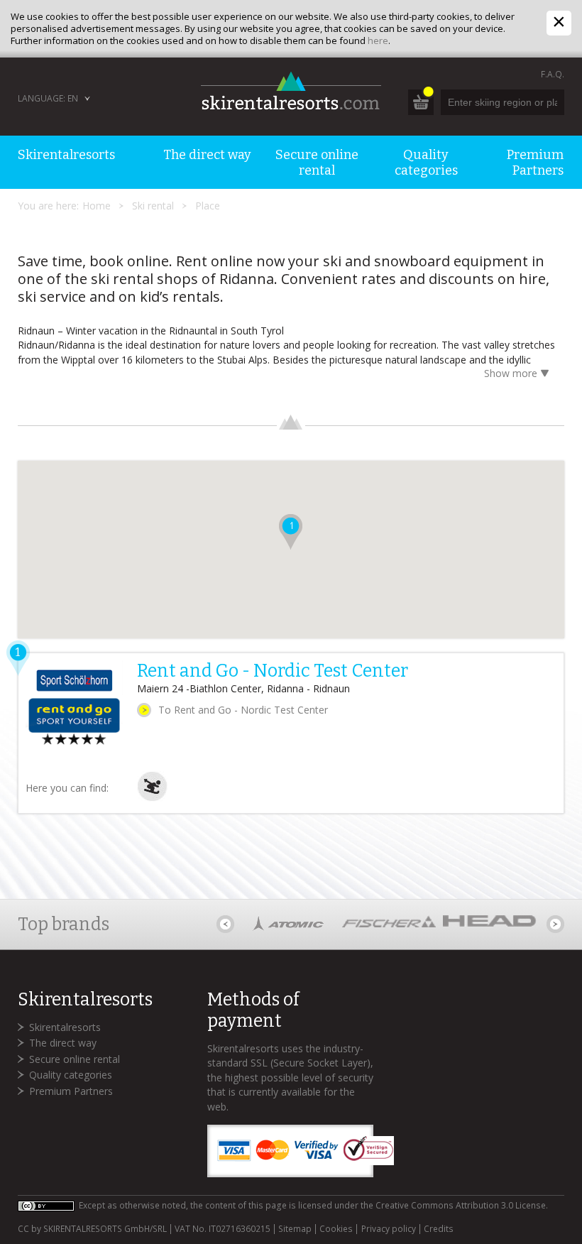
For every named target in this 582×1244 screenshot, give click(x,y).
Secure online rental (74, 1059)
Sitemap (295, 1229)
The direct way (63, 1042)
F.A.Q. (552, 74)
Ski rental (153, 205)
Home (96, 205)
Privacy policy (388, 1229)
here (378, 40)
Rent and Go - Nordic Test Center (272, 671)
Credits (439, 1229)
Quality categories (70, 1074)
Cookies (336, 1229)
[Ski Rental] (152, 797)
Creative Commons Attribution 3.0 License (460, 1205)
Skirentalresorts (65, 1027)
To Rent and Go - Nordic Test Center (243, 709)
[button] (290, 531)
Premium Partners (71, 1091)
